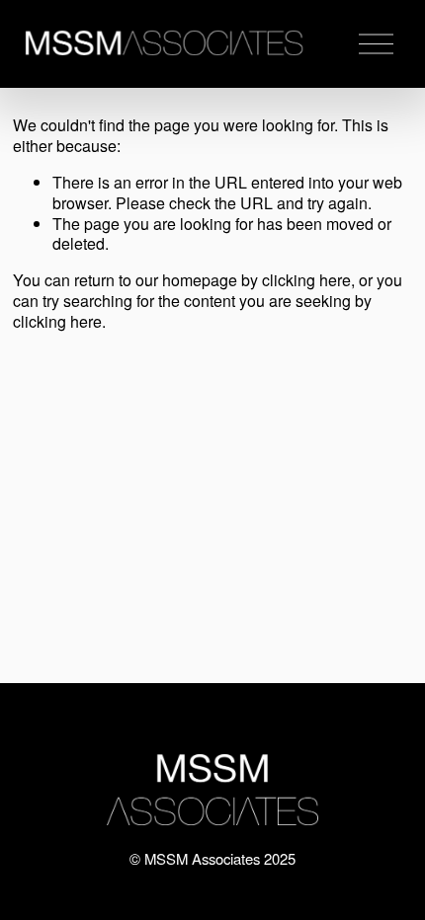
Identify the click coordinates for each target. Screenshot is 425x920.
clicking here (306, 279)
